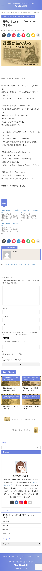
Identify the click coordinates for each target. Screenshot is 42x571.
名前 (4, 308)
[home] (30, 502)
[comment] (33, 35)
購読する (8, 452)
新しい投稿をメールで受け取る (12, 360)
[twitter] (4, 35)
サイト (4, 324)
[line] (28, 35)
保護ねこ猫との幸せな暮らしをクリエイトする (21, 562)
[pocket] (14, 35)
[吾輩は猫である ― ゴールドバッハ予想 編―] (19, 35)
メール (5, 316)
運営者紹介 (5, 556)
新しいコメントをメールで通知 (12, 354)
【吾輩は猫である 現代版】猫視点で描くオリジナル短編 (19, 264)
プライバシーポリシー (26, 556)
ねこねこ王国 (21, 6)
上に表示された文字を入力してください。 (15, 341)
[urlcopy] (38, 35)
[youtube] (25, 502)
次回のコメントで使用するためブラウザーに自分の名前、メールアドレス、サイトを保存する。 (19, 333)
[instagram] (21, 502)
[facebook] (9, 35)
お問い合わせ (14, 556)
